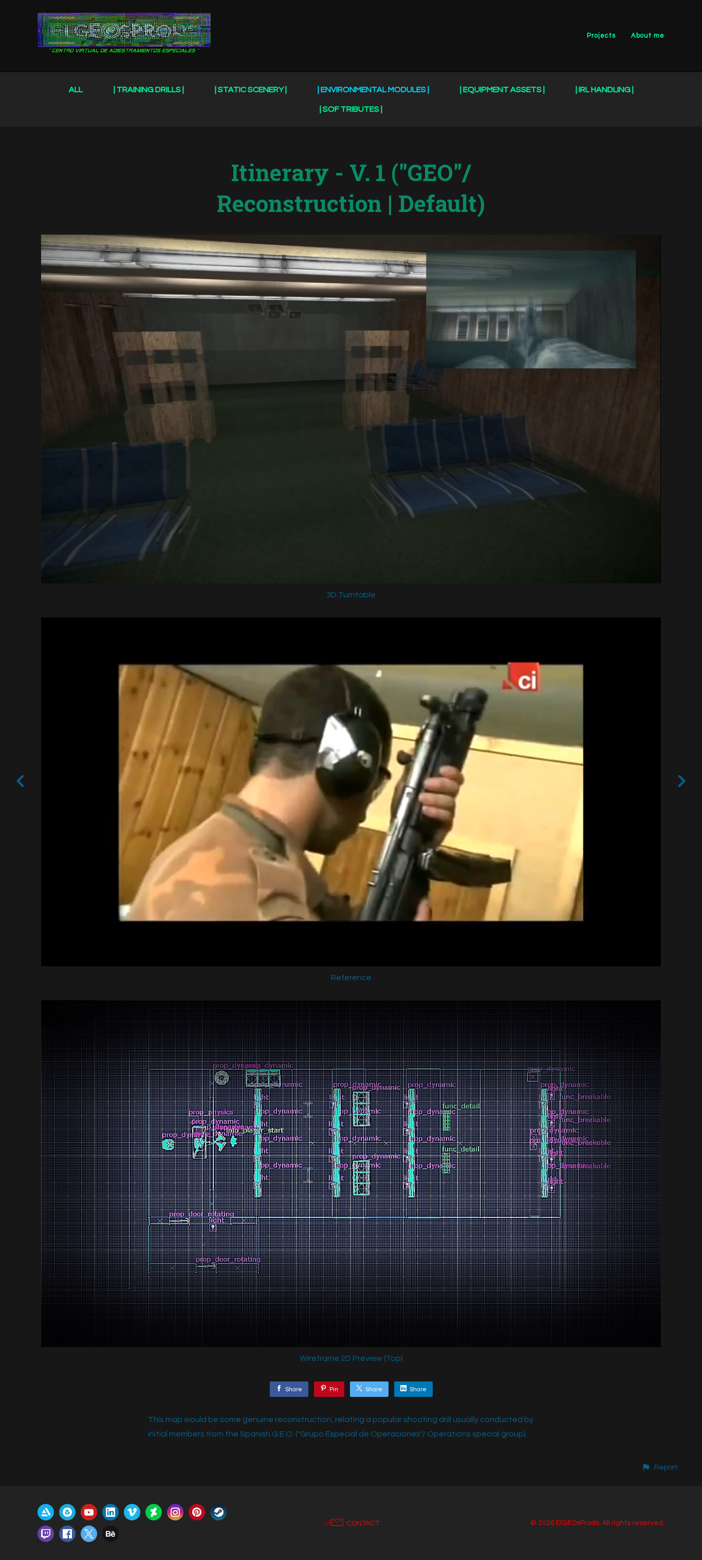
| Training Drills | (149, 89)
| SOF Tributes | (351, 109)
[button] (659, 1467)
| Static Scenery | (251, 89)
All (76, 89)
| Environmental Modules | (373, 89)
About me (647, 35)
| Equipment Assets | (502, 89)
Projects (601, 35)
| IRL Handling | (605, 89)
